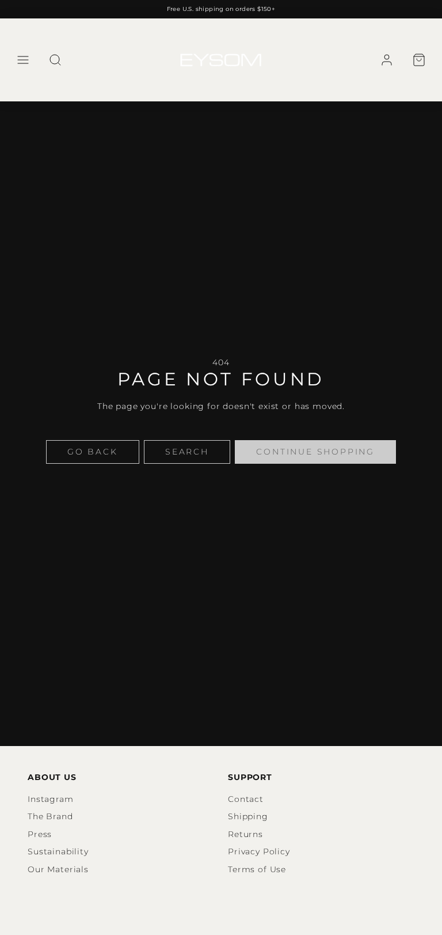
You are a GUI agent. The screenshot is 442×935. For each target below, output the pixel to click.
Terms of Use (257, 869)
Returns (245, 834)
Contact (246, 799)
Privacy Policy (259, 851)
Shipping (248, 816)
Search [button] (187, 451)
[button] (23, 60)
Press (40, 834)
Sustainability (58, 851)
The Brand (50, 816)
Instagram (51, 799)
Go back (92, 451)
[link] (387, 60)
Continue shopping (315, 451)
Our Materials (58, 869)
